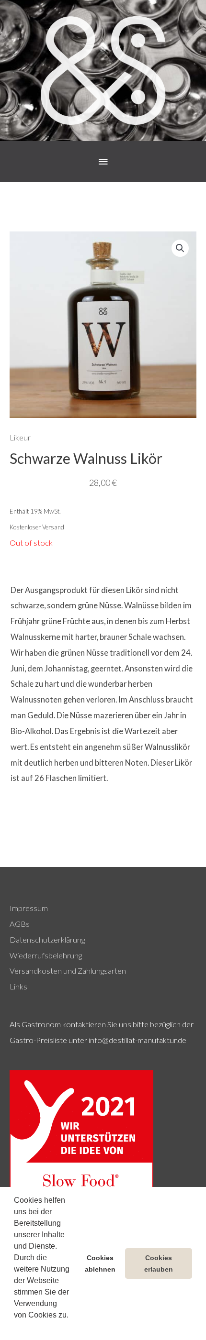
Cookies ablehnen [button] (100, 1263)
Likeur (20, 437)
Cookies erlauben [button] (158, 1263)
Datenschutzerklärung (47, 939)
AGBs (20, 923)
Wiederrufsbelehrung (46, 955)
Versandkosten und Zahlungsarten (68, 970)
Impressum (29, 907)
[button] (15, 1327)
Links (18, 986)
